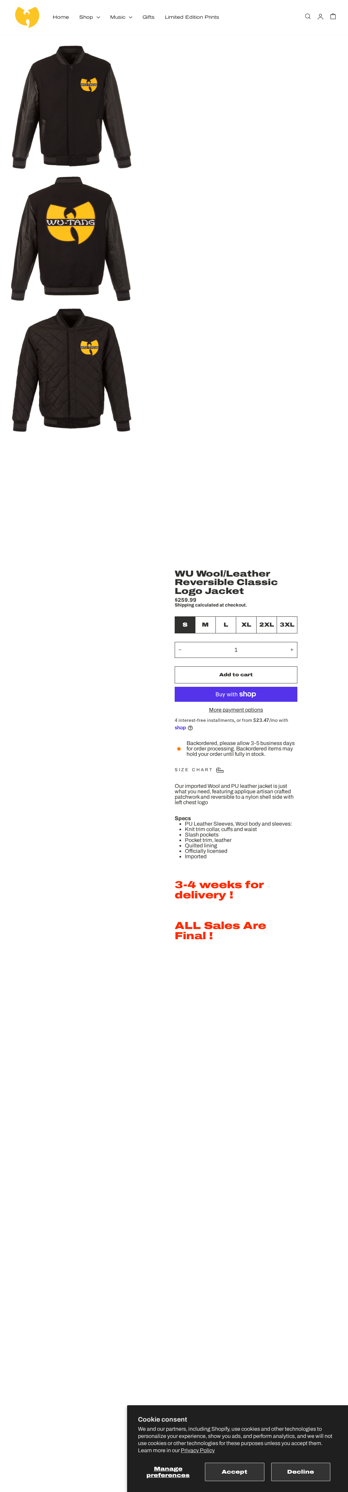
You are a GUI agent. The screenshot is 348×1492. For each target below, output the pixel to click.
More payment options (236, 710)
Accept (234, 1472)
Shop (87, 17)
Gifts (148, 17)
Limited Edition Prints (192, 17)
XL (246, 624)
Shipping (184, 605)
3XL (287, 624)
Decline (300, 1472)
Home (61, 17)
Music (118, 17)
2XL (266, 624)
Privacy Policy (198, 1450)
